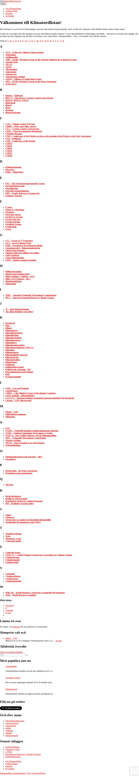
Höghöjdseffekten (13, 281)
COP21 (8, 143)
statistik (8, 733)
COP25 (8, 153)
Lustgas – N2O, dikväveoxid (18, 400)
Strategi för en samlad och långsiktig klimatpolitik (28, 520)
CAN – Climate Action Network (20, 124)
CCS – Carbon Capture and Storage (22, 129)
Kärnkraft (10, 323)
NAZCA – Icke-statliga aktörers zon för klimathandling (30, 435)
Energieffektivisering (15, 186)
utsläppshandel (11, 735)
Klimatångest (11, 330)
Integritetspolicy (19, 773)
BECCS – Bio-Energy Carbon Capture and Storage (29, 98)
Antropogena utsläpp (15, 77)
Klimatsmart (11, 362)
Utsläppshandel (12, 560)
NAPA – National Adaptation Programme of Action (29, 433)
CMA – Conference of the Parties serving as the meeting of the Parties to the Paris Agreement (48, 136)
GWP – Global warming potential (20, 260)
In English (9, 16)
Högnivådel (10, 284)
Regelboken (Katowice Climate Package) (24, 501)
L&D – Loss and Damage (17, 388)
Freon (8, 229)
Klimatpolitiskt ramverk (16, 355)
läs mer (59, 641)
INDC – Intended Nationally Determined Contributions (30, 295)
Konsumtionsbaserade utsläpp (19, 372)
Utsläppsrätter (12, 562)
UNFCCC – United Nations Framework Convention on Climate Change (38, 555)
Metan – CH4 (11, 412)
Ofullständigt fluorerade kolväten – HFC (24, 457)
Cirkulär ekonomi (13, 134)
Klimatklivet (11, 343)
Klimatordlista (6, 773)
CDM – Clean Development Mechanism (23, 131)
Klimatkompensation (15, 345)
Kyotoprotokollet (13, 377)
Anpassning (10, 72)
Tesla (7, 536)
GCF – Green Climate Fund (18, 243)
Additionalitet (11, 57)
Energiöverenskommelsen (17, 191)
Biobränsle (10, 103)
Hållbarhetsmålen (13, 271)
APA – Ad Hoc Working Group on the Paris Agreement (30, 81)
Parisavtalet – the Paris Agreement (21, 471)
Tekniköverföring (13, 534)
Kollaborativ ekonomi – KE (18, 369)
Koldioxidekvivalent (14, 367)
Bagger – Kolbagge (14, 95)
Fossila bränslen (12, 222)
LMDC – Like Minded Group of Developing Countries (30, 393)
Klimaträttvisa (12, 357)
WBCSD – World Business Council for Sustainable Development (35, 592)
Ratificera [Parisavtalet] (16, 499)
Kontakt (8, 13)
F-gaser (8, 207)
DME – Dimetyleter (14, 172)
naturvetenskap (11, 723)
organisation (10, 726)
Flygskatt (9, 212)
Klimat (8, 328)
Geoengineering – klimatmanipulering (22, 248)
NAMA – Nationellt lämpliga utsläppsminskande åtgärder (32, 431)
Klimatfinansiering (14, 333)
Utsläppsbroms (12, 557)
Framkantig (10, 227)
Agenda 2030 (11, 62)
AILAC (9, 64)
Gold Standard (12, 255)
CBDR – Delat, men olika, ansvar (20, 126)
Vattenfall (9, 574)
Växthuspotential (13, 581)
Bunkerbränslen (12, 112)
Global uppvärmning (15, 250)
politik (8, 728)
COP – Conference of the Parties (20, 141)
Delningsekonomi (13, 167)
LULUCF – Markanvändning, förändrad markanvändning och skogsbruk (39, 398)
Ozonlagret (10, 459)
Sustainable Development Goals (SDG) (23, 522)
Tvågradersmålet (13, 541)
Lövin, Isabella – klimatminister (19, 395)
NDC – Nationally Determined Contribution (25, 438)
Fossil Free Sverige (14, 217)
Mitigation (10, 417)
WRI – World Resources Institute (20, 595)
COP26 (8, 156)
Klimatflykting (12, 335)
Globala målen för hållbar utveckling (22, 253)
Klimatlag (9, 350)
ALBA (8, 67)
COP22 (8, 146)
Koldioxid (9, 364)
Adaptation (10, 55)
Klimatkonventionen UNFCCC (19, 347)
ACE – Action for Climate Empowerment (24, 52)
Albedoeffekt (11, 69)
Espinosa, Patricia (13, 196)
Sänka (8, 515)
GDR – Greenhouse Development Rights (24, 245)
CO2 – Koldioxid (13, 138)
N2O (7, 428)
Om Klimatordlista (13, 8)
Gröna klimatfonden (14, 258)
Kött (7, 374)
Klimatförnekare (13, 340)
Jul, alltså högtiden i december (19, 312)
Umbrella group (12, 552)
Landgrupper (11, 391)
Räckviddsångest (13, 496)
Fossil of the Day (13, 219)
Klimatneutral (11, 352)
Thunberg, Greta (13, 538)
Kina (7, 325)
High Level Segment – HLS (17, 279)
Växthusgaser (11, 579)
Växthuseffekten (12, 576)
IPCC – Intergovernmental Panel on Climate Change (29, 298)
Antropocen (10, 74)
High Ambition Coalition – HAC (20, 276)
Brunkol (9, 110)
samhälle (9, 730)
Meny (3, 4)
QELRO (9, 485)
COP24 (8, 151)
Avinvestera (10, 84)
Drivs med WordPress (36, 773)
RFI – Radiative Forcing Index (19, 503)
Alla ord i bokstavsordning (11, 652)
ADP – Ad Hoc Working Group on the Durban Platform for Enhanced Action (41, 59)
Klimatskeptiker (12, 360)
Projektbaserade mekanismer (18, 473)
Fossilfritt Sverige (13, 224)
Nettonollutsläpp (13, 445)
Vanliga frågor (11, 11)
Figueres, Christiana (14, 210)
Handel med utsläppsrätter (17, 274)
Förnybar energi (13, 214)
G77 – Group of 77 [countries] (19, 241)
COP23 (8, 148)
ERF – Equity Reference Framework (22, 193)
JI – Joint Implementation (17, 309)
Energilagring (11, 188)
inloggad (16, 627)
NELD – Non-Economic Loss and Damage (25, 443)
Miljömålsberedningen (15, 414)
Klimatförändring (13, 338)
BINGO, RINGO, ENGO (17, 100)
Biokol (8, 105)
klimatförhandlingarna (14, 721)
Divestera (9, 169)
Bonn (7, 108)
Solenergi (9, 517)
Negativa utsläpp (13, 440)
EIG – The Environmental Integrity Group (25, 183)
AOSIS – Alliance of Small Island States (23, 79)
